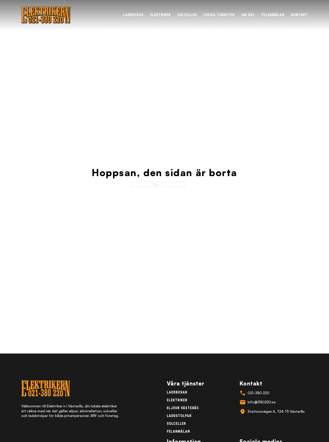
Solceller (187, 15)
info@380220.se (262, 402)
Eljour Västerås (183, 408)
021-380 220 (258, 393)
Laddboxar (133, 15)
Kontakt (299, 15)
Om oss (248, 15)
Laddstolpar (179, 416)
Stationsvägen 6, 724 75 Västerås (276, 411)
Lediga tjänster (218, 15)
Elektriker (160, 15)
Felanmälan (273, 15)
